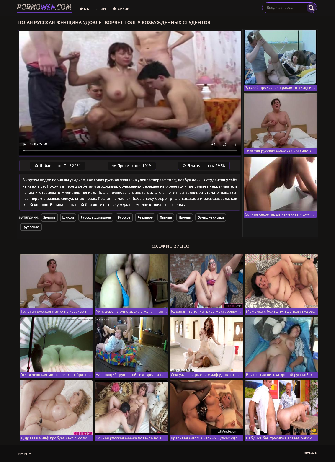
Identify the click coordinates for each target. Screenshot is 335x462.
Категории (94, 9)
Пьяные (166, 217)
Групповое (31, 227)
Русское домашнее (96, 217)
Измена (185, 217)
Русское (124, 217)
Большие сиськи (211, 217)
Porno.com (44, 7)
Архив (122, 9)
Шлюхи (68, 217)
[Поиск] (311, 8)
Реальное (145, 217)
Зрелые (49, 217)
